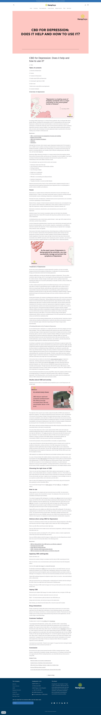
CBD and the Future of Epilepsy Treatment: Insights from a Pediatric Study (44, 665)
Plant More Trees (16, 696)
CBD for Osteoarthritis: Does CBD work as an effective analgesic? (46, 544)
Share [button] (32, 64)
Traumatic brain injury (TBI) (36, 545)
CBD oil (59, 484)
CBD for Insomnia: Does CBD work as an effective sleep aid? (44, 550)
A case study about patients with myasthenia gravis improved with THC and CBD (45, 669)
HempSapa (52, 621)
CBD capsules (43, 458)
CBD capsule (49, 484)
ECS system (51, 362)
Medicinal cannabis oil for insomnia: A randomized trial (40, 660)
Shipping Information (17, 690)
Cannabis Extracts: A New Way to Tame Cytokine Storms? (41, 662)
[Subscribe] (32, 703)
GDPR (14, 688)
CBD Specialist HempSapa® (52, 711)
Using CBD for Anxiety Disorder (38, 547)
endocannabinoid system (56, 359)
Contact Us (15, 692)
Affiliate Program (16, 694)
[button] (14, 5)
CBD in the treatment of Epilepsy (38, 139)
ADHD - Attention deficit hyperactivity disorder (41, 549)
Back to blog (51, 675)
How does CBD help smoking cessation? (38, 667)
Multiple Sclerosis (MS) (35, 137)
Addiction (32, 140)
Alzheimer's (33, 142)
